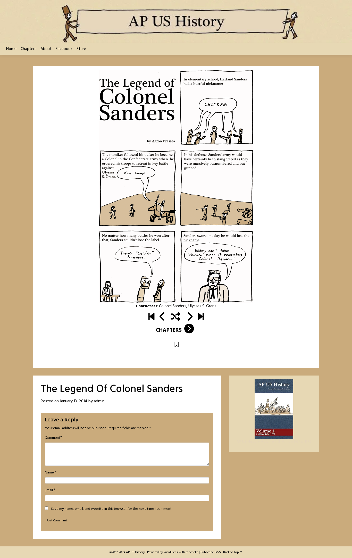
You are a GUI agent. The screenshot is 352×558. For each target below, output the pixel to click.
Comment (52, 437)
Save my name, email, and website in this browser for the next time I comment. (111, 509)
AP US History (135, 552)
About (46, 49)
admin (99, 401)
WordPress (171, 552)
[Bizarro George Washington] (189, 317)
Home (11, 49)
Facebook (64, 49)
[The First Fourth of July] (151, 317)
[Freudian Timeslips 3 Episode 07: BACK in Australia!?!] (201, 317)
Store (81, 49)
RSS (218, 552)
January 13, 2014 (73, 401)
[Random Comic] (175, 317)
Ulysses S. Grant (202, 306)
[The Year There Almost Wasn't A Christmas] (162, 317)
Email (49, 490)
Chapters (28, 49)
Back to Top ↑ (232, 552)
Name (49, 472)
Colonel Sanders (172, 306)
